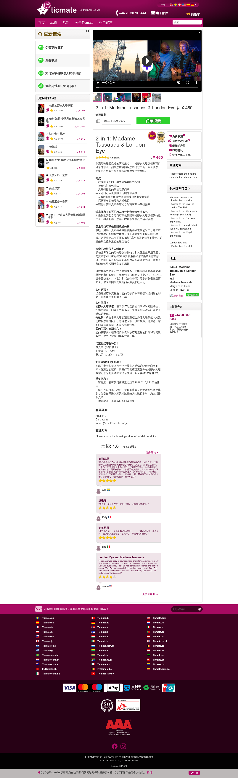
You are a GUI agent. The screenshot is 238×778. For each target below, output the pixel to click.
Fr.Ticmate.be (104, 669)
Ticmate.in (102, 655)
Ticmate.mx (103, 664)
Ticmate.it (158, 627)
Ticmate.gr (48, 650)
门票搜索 (153, 120)
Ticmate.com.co (161, 669)
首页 (41, 22)
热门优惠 (105, 22)
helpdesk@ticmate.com (141, 756)
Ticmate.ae (158, 655)
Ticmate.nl (158, 622)
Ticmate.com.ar (105, 645)
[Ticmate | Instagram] (123, 746)
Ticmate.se (48, 618)
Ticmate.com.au (50, 664)
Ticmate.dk (103, 618)
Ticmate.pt (158, 631)
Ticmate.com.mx (51, 673)
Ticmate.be (158, 645)
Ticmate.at (158, 650)
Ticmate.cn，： (116, 760)
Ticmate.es (48, 622)
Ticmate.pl (47, 631)
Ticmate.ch (158, 659)
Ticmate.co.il (49, 645)
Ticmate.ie (102, 641)
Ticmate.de (103, 622)
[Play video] (147, 61)
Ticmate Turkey (105, 673)
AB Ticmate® (131, 760)
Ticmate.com (159, 618)
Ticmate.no (103, 627)
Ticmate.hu (103, 636)
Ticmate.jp (47, 641)
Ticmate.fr (47, 627)
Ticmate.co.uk (160, 641)
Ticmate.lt (102, 650)
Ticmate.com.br (50, 655)
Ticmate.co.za (104, 659)
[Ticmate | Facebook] (115, 746)
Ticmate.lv (158, 636)
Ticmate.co (158, 664)
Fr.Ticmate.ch (49, 669)
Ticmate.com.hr (50, 659)
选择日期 (101, 114)
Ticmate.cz (48, 636)
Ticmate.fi (102, 631)
